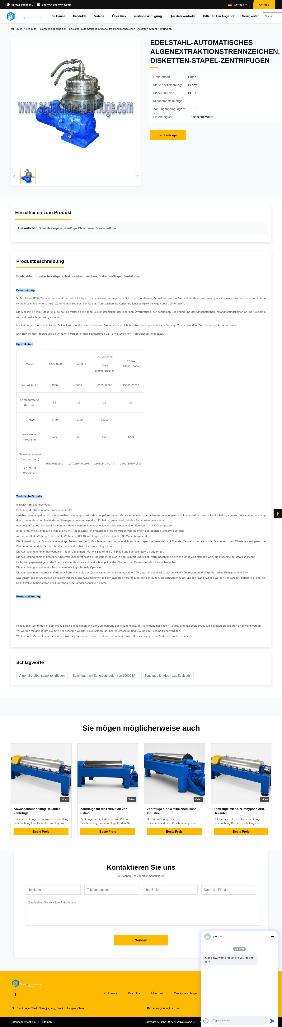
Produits (31, 28)
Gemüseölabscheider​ (53, 28)
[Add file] (206, 1021)
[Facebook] (278, 513)
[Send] (272, 1021)
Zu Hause (58, 16)
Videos (99, 16)
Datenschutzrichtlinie (23, 1021)
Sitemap (47, 1021)
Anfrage (264, 4)
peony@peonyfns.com (56, 4)
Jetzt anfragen (168, 135)
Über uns (119, 16)
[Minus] (272, 936)
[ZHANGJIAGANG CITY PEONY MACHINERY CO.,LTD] (24, 16)
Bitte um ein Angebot (218, 16)
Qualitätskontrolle (182, 16)
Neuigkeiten (250, 16)
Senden (141, 940)
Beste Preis (41, 831)
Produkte (80, 16)
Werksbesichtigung (148, 16)
